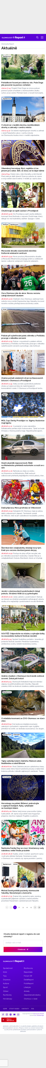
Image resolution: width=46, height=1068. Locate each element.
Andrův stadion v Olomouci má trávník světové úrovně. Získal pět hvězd (22, 677)
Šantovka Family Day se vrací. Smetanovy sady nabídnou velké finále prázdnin (22, 849)
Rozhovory (28, 968)
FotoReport (28, 983)
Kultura (6, 983)
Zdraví (5, 991)
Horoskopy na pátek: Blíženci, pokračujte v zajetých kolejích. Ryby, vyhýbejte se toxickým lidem (20, 805)
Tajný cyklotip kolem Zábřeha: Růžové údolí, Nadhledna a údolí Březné (21, 762)
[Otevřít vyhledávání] (37, 37)
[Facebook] (3, 1014)
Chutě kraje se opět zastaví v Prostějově (19, 211)
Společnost (8, 968)
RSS (32, 1009)
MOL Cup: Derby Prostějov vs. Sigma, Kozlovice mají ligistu (22, 421)
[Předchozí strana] (11, 907)
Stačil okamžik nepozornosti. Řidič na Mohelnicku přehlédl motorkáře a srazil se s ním (22, 465)
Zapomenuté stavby (32, 995)
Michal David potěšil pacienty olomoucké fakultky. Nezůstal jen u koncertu (20, 891)
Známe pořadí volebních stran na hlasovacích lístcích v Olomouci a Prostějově (22, 379)
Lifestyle (27, 987)
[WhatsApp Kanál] (18, 1014)
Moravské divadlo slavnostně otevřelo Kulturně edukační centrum (18, 252)
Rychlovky (7, 995)
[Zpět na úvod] (13, 37)
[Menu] (42, 37)
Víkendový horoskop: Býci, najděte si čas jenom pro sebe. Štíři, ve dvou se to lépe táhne (22, 169)
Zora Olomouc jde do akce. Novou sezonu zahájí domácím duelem (20, 294)
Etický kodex (14, 1009)
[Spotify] (10, 1014)
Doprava (6, 980)
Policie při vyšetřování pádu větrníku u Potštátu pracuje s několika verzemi (23, 336)
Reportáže (28, 972)
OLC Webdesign (39, 1015)
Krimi (5, 972)
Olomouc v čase (30, 999)
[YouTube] (14, 1014)
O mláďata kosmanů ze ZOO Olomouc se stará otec (22, 719)
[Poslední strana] (39, 907)
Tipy (5, 976)
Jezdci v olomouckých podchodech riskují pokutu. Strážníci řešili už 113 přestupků (20, 592)
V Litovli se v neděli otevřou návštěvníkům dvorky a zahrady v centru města (20, 126)
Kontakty (25, 1009)
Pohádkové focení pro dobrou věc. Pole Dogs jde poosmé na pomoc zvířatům (22, 83)
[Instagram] (6, 1014)
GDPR (5, 1009)
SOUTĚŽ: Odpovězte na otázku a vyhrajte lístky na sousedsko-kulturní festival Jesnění (23, 634)
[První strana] (7, 907)
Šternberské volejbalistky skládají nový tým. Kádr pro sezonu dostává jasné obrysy (21, 549)
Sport (5, 987)
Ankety (27, 991)
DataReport (28, 980)
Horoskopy (7, 999)
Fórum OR (28, 976)
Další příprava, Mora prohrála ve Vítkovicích (21, 508)
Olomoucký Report (7, 44)
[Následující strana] (35, 907)
